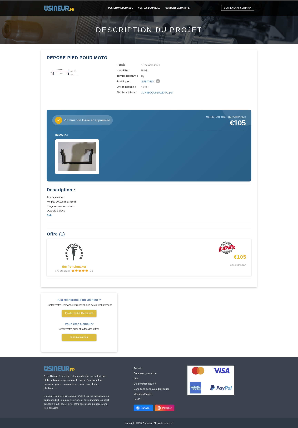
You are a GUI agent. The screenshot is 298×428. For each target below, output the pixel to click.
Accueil (137, 368)
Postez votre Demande (79, 313)
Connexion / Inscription (237, 8)
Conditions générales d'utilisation (152, 388)
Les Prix (138, 399)
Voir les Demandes (149, 8)
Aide (136, 378)
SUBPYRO (147, 81)
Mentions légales (143, 394)
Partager (145, 407)
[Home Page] (60, 8)
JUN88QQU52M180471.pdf (157, 92)
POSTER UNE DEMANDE (120, 8)
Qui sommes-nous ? (145, 383)
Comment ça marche (177, 8)
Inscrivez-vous (79, 337)
